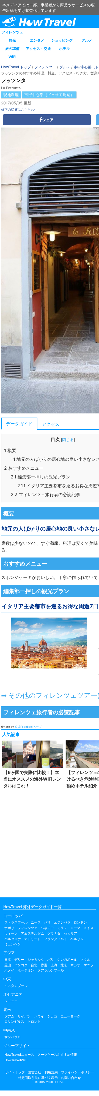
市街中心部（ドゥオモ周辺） (49, 94)
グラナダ (54, 933)
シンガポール (67, 959)
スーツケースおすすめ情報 (57, 1054)
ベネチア (47, 928)
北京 (64, 965)
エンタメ (37, 40)
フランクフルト (55, 939)
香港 (44, 965)
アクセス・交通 (38, 48)
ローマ (75, 928)
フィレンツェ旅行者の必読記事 (45, 494)
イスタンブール (16, 986)
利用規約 (51, 1072)
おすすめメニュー (23, 468)
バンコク (21, 965)
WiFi (12, 57)
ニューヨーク (70, 1016)
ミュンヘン (12, 944)
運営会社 (34, 1072)
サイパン (24, 1016)
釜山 (7, 965)
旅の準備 (12, 48)
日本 (7, 959)
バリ (50, 959)
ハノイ (9, 970)
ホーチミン (26, 970)
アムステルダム (32, 933)
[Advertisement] (49, 841)
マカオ (75, 965)
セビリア (70, 933)
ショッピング (62, 40)
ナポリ (9, 928)
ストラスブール (16, 922)
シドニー (11, 1001)
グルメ (86, 40)
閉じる (68, 439)
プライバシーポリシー (77, 1072)
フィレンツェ (12, 32)
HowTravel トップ (16, 67)
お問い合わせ (71, 1078)
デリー (19, 959)
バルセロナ (12, 939)
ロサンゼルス (14, 1021)
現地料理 (11, 94)
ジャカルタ (36, 959)
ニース (36, 922)
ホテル (64, 48)
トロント (34, 1021)
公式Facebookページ (28, 726)
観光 (12, 40)
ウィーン (11, 933)
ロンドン (80, 922)
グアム (9, 1016)
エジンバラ (62, 922)
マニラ (89, 965)
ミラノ (62, 928)
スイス (89, 928)
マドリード (32, 939)
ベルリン (77, 939)
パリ (47, 922)
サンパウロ (12, 1037)
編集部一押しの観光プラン (40, 477)
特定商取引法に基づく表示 (38, 1078)
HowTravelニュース (19, 1054)
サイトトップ (15, 1072)
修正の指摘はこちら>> (18, 109)
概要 (10, 450)
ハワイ (39, 1016)
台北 (34, 965)
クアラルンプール (50, 970)
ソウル (85, 959)
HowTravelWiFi (16, 1060)
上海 (54, 965)
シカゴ (52, 1016)
